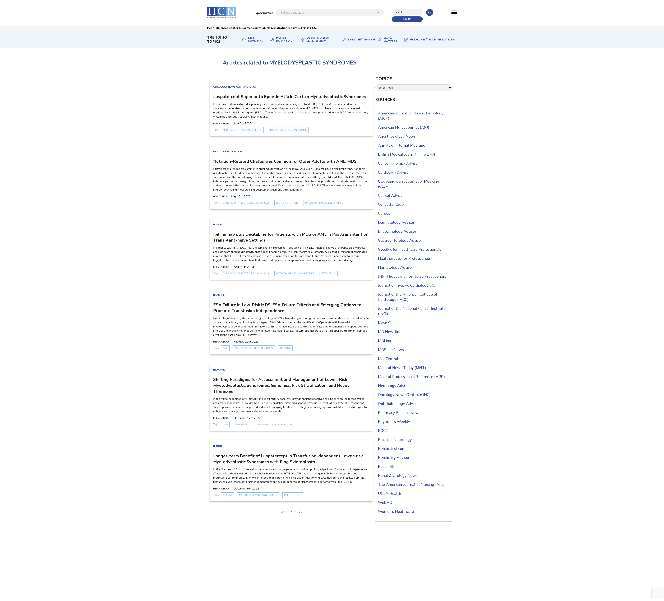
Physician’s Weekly (394, 421)
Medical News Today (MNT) (402, 367)
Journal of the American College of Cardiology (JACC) (407, 297)
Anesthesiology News (397, 136)
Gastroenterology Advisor (400, 240)
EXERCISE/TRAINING (359, 39)
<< (282, 512)
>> (300, 512)
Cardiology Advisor (394, 172)
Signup (407, 19)
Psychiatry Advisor (393, 457)
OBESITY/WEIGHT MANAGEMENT (319, 39)
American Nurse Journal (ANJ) (403, 127)
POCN (383, 430)
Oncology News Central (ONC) (234, 87)
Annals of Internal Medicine (401, 145)
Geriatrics (220, 196)
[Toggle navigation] (454, 13)
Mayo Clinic (387, 322)
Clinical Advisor (391, 195)
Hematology (221, 123)
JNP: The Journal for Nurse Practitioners (412, 276)
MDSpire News (391, 349)
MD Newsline (389, 331)
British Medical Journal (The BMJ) (406, 154)
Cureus (384, 213)
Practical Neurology (395, 439)
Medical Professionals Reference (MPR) (411, 376)
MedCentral (388, 358)
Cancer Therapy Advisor (398, 163)
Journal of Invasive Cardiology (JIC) (407, 285)
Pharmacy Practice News (399, 412)
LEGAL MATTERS (390, 39)
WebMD (385, 502)
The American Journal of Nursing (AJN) (411, 484)
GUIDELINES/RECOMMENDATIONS (430, 39)
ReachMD (219, 295)
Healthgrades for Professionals (404, 258)
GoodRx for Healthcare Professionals (409, 249)
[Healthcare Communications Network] (221, 12)
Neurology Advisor (394, 385)
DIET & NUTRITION (255, 39)
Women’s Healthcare (396, 511)
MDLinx (384, 340)
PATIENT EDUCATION (284, 39)
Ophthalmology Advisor (398, 403)
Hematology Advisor (228, 151)
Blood (217, 224)
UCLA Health (389, 493)
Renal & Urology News (398, 475)
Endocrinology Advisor (397, 231)
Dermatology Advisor (396, 222)
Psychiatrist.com (391, 448)
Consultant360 (391, 204)
